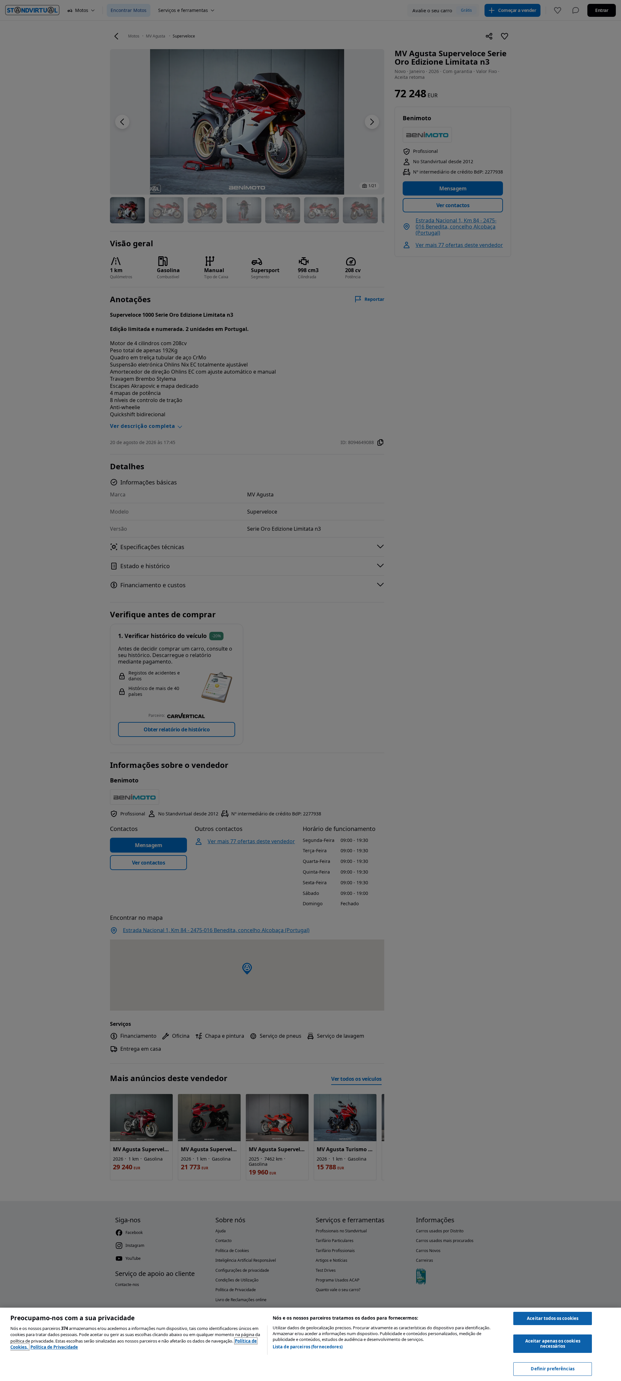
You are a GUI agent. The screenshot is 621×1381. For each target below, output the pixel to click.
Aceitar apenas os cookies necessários (552, 1343)
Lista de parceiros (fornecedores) (308, 1347)
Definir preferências (552, 1369)
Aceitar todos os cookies (552, 1318)
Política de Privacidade (54, 1347)
